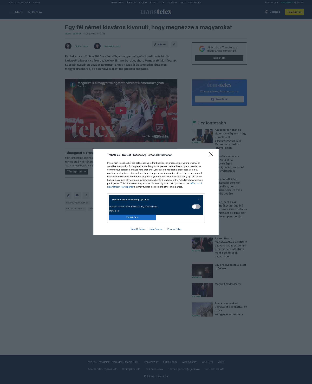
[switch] (196, 206)
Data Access (156, 229)
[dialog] (156, 192)
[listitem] (155, 199)
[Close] (212, 155)
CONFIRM (133, 217)
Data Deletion (138, 229)
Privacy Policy (174, 229)
